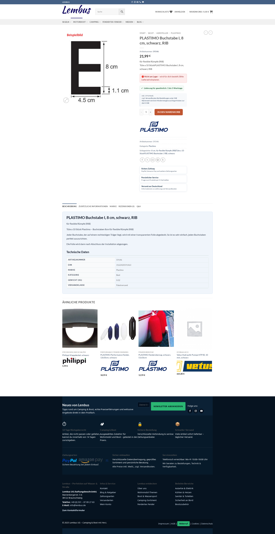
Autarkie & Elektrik (184, 488)
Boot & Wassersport (147, 496)
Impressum (163, 523)
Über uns (142, 488)
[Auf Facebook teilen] (142, 159)
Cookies (195, 523)
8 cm (153, 150)
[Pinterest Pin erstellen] (157, 159)
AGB (173, 523)
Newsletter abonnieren (168, 406)
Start (143, 33)
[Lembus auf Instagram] (195, 411)
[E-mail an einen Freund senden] (152, 159)
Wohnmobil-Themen (147, 492)
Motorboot (79, 22)
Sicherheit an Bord (184, 500)
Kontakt (104, 488)
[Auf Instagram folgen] (135, 2)
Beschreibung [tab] (69, 206)
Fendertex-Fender (112, 22)
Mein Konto (105, 504)
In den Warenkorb (168, 112)
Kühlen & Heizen (183, 492)
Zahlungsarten (107, 496)
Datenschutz (207, 523)
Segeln (65, 22)
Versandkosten (151, 98)
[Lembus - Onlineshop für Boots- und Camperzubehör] (76, 12)
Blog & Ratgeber (108, 492)
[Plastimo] (154, 127)
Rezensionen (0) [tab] (127, 206)
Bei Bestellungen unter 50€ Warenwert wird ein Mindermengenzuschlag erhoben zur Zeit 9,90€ (163, 100)
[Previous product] (211, 33)
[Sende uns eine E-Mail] (137, 2)
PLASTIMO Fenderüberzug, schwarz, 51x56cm (155, 356)
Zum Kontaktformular (73, 510)
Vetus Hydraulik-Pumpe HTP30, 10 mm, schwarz (192, 356)
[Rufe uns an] (140, 2)
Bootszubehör (182, 504)
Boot (151, 33)
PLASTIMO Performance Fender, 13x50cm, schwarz (114, 356)
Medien (129, 22)
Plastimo (176, 33)
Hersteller (162, 33)
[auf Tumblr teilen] (163, 159)
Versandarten (106, 500)
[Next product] (206, 33)
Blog (139, 22)
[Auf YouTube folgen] (143, 2)
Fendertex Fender (146, 504)
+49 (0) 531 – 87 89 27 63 (82, 502)
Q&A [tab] (139, 206)
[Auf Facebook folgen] (132, 2)
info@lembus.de (78, 505)
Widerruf (183, 523)
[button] (179, 11)
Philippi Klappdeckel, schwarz (75, 355)
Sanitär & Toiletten (184, 496)
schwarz (171, 153)
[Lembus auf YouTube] (201, 411)
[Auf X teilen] (147, 159)
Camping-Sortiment (147, 500)
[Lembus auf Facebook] (190, 411)
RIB (165, 153)
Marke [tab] (113, 206)
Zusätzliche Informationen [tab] (93, 206)
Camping (94, 22)
